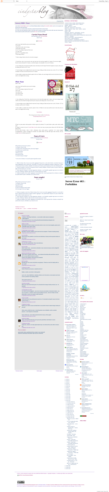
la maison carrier (83, 334)
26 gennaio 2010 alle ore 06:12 (28, 250)
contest (69, 245)
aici (74, 228)
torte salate (70, 308)
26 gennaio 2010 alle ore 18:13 (28, 258)
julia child (71, 268)
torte (66, 308)
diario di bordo (74, 250)
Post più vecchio (59, 371)
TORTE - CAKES (68, 42)
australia (74, 231)
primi (77, 291)
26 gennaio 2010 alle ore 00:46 (28, 244)
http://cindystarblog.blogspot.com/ (30, 484)
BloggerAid (67, 235)
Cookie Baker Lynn (24, 26)
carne (77, 239)
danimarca (67, 248)
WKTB (77, 316)
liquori (74, 270)
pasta (74, 285)
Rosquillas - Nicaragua (71, 434)
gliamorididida (85, 388)
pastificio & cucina (83, 344)
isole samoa (76, 267)
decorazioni (67, 250)
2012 (67, 397)
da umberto (82, 325)
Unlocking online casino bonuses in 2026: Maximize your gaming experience (87, 369)
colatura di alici (71, 242)
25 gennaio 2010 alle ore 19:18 (28, 228)
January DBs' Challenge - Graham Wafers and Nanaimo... (72, 431)
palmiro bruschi (72, 283)
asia (77, 230)
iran (69, 267)
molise (66, 279)
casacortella (71, 240)
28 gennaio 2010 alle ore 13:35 (28, 316)
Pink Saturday (72, 289)
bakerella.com (69, 343)
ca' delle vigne (82, 314)
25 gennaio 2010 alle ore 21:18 (28, 232)
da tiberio (82, 324)
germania (66, 261)
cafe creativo (84, 372)
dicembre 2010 (70, 401)
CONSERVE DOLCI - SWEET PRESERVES (73, 33)
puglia (66, 292)
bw (73, 236)
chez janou (82, 318)
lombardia (67, 271)
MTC (68, 281)
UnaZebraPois (25, 289)
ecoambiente (67, 252)
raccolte (69, 292)
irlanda (72, 267)
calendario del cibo (73, 238)
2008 (67, 467)
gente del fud (75, 260)
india (73, 265)
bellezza (69, 234)
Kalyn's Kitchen (69, 339)
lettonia (77, 269)
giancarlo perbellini (72, 261)
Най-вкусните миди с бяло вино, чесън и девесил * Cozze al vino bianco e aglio (71, 326)
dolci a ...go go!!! (85, 378)
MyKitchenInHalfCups (26, 253)
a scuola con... (68, 225)
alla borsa (82, 306)
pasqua (71, 285)
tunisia (75, 311)
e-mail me (68, 213)
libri (65, 270)
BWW (76, 236)
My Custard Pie (69, 364)
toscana (74, 308)
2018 (67, 389)
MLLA (66, 278)
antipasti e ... (74, 229)
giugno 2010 (69, 410)
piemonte (66, 289)
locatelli (77, 270)
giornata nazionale (69, 262)
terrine (69, 307)
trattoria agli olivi (83, 352)
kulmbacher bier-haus (84, 330)
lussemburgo (67, 272)
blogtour (70, 235)
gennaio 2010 (70, 417)
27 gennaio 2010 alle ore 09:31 (28, 287)
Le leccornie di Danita (86, 384)
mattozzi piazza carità (84, 340)
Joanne (23, 318)
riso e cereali (75, 293)
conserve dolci (69, 244)
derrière (81, 326)
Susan (23, 297)
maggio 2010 (69, 411)
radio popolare (73, 292)
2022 (67, 383)
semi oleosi (72, 297)
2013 (67, 396)
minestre (76, 277)
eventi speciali (69, 255)
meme (72, 276)
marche (66, 274)
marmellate (76, 274)
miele (73, 277)
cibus (70, 241)
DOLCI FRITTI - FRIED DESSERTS (72, 38)
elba (74, 252)
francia (71, 257)
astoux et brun (83, 307)
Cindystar (24, 267)
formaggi (67, 257)
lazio (71, 269)
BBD (77, 232)
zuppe (68, 319)
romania (70, 294)
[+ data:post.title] (25, 475)
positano (66, 291)
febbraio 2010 (70, 415)
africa (69, 228)
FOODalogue (25, 241)
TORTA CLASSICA (85, 405)
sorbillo (81, 350)
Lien (23, 235)
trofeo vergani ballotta (69, 311)
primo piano (82, 346)
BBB (18, 208)
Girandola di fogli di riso (86, 386)
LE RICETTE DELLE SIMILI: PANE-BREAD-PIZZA (74, 23)
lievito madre (68, 270)
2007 (67, 468)
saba (66, 295)
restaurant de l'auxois (84, 348)
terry (23, 246)
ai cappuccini (82, 305)
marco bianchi (70, 274)
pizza (77, 289)
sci (65, 297)
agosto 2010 (69, 407)
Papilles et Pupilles (70, 330)
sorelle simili (72, 304)
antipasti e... (68, 230)
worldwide (29, 208)
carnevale (67, 240)
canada (70, 239)
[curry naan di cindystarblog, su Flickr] (39, 41)
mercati (66, 277)
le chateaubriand (83, 337)
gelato (70, 260)
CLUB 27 (66, 242)
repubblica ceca (70, 293)
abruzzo (66, 228)
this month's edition (48, 26)
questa (20, 133)
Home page (39, 371)
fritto (75, 257)
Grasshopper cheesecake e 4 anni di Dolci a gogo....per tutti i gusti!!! (87, 381)
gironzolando (70, 263)
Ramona (24, 215)
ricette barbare (85, 398)
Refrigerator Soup (70, 359)
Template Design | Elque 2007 (102, 491)
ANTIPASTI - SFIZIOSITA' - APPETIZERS (73, 27)
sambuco (72, 296)
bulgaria (70, 236)
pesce (71, 288)
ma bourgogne (83, 338)
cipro (77, 241)
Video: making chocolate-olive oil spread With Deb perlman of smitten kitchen (72, 349)
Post (83, 298)
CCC (65, 241)
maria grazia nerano (84, 339)
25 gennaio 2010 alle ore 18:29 (28, 221)
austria (77, 231)
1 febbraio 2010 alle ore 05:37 (28, 321)
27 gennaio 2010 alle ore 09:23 (28, 281)
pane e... (25, 208)
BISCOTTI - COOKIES (69, 36)
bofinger (81, 312)
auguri (70, 231)
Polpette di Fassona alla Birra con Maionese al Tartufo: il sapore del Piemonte (87, 410)
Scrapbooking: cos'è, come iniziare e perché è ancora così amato (87, 375)
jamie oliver (67, 268)
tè (69, 306)
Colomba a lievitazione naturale (86, 227)
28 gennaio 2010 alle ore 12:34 (28, 302)
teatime (72, 306)
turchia (77, 311)
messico (70, 277)
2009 (67, 465)
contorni (73, 245)
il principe (82, 328)
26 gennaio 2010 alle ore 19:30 (28, 265)
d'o (80, 320)
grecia (77, 264)
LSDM (77, 271)
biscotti (76, 234)
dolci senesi (71, 251)
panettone (76, 284)
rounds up (74, 294)
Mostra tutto (76, 374)
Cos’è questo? (85, 280)
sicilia (75, 301)
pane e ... (21, 208)
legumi (74, 269)
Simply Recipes (69, 369)
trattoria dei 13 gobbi (84, 355)
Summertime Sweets (70, 344)
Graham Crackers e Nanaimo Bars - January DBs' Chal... (72, 427)
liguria (72, 270)
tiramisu (77, 307)
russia (77, 294)
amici (68, 229)
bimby (73, 234)
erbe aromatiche (72, 253)
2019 (67, 387)
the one (35, 31)
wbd (69, 316)
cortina (77, 245)
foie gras (76, 256)
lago (69, 269)
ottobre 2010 (69, 404)
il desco (81, 327)
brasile (74, 235)
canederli (73, 239)
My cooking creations (70, 324)
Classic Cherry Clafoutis (70, 336)
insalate (66, 267)
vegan (70, 313)
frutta (73, 259)
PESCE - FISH (67, 31)
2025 (67, 379)
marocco (66, 275)
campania (67, 239)
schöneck (82, 349)
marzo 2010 (69, 414)
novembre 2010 (70, 403)
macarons (73, 272)
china (68, 241)
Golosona (84, 393)
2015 (67, 393)
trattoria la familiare (83, 356)
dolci (66, 251)
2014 (67, 394)
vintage (66, 316)
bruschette (66, 236)
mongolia (69, 279)
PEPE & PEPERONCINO (87, 403)
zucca (66, 319)
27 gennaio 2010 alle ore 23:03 (28, 295)
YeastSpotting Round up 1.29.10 (39, 116)
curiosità (76, 247)
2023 (67, 382)
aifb (76, 228)
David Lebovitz (69, 347)
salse (77, 295)
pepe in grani (82, 345)
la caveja (81, 332)
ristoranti (66, 294)
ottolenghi (66, 283)
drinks (77, 251)
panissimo (67, 285)
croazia (70, 246)
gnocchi (74, 263)
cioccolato (73, 241)
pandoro (77, 283)
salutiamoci (67, 296)
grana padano (70, 264)
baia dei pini (82, 308)
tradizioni (67, 309)
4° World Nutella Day (71, 444)
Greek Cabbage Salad (70, 340)
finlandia (72, 256)
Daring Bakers (72, 248)
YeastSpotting (34, 208)
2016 (67, 391)
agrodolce (71, 228)
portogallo (76, 290)
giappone (76, 261)
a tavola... (75, 225)
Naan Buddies (39, 112)
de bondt (76, 248)
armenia (74, 230)
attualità (66, 231)
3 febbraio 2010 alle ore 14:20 (28, 327)
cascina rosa (75, 240)
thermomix (73, 307)
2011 (67, 398)
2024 (67, 380)
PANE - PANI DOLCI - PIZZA (70, 26)
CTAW (72, 246)
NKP (23, 261)
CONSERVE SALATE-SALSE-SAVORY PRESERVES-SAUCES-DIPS (78, 35)
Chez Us (68, 335)
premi (74, 291)
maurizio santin (67, 276)
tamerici (66, 306)
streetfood (70, 305)
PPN (69, 291)
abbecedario (74, 227)
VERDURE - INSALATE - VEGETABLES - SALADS (74, 32)
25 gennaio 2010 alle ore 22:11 (28, 239)
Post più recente (19, 371)
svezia (74, 305)
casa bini (81, 315)
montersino (73, 279)
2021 (67, 384)
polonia (69, 290)
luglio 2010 (69, 408)
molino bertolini (70, 278)
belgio (66, 234)
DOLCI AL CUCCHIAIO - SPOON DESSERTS (74, 37)
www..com (85, 267)
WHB (72, 316)
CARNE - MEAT (68, 30)
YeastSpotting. (47, 115)
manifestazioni (75, 273)
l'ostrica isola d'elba (83, 331)
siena (77, 301)
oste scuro (82, 342)
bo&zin (81, 311)
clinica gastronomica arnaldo (85, 319)
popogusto (72, 290)
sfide (69, 301)
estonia (77, 253)
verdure (72, 314)
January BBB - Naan (22, 23)
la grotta (81, 333)
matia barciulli (75, 275)
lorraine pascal (72, 271)
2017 (67, 390)
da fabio (81, 321)
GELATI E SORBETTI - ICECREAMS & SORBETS (74, 39)
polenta (66, 290)
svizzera (76, 305)
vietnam (77, 314)
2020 (67, 386)
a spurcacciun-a (83, 303)
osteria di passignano (84, 343)
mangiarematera (68, 273)
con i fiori (76, 242)
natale (77, 281)
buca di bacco (82, 313)
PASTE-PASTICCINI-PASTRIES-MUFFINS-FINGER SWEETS (77, 41)
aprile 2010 (69, 413)
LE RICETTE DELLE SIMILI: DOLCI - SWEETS (74, 24)
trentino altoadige (73, 309)
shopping (71, 301)
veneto (66, 314)
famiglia (76, 255)
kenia (74, 268)
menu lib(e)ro (75, 276)
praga (72, 291)
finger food (67, 256)
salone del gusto (71, 295)
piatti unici (76, 288)
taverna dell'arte (83, 351)
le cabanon (82, 336)
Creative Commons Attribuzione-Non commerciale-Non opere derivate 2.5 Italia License (65, 484)
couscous (66, 246)
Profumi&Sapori (85, 366)
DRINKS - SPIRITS (68, 25)
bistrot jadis (82, 309)
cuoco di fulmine (71, 247)
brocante (76, 235)
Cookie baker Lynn (26, 230)
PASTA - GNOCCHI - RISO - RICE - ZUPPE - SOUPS (75, 29)
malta (77, 272)
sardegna (76, 296)
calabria (66, 238)
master (70, 275)
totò (77, 308)
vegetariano (76, 313)
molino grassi (75, 278)
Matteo (23, 223)
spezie (66, 305)
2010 (67, 400)
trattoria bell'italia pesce (84, 354)
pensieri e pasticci (85, 361)
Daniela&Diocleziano (86, 407)
